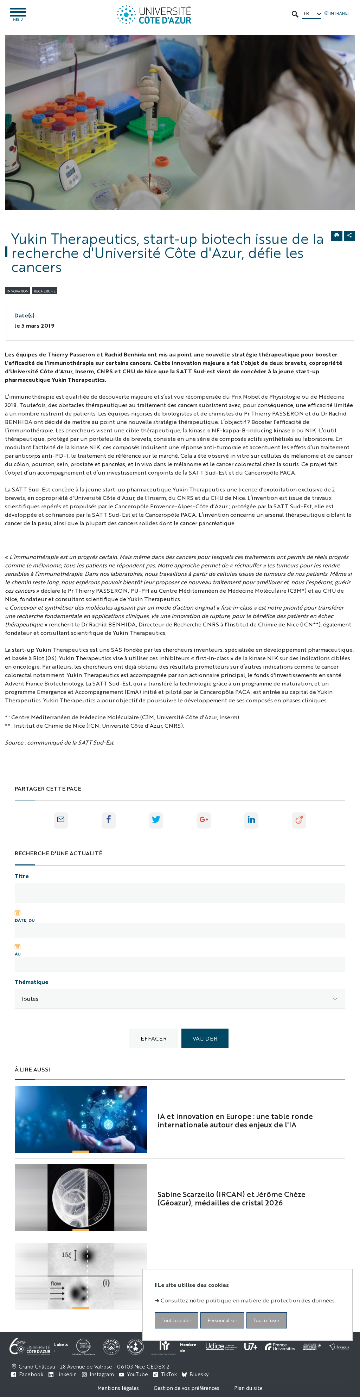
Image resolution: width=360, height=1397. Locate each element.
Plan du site (248, 1387)
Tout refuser (266, 1320)
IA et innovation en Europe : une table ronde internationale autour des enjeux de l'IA (235, 1120)
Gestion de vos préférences (186, 1387)
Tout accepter (176, 1320)
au (18, 954)
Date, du (25, 920)
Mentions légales (118, 1387)
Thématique (32, 981)
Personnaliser (222, 1320)
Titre (22, 876)
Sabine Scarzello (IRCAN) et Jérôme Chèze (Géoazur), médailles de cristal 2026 (232, 1198)
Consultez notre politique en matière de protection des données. (248, 1300)
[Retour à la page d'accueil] (154, 14)
